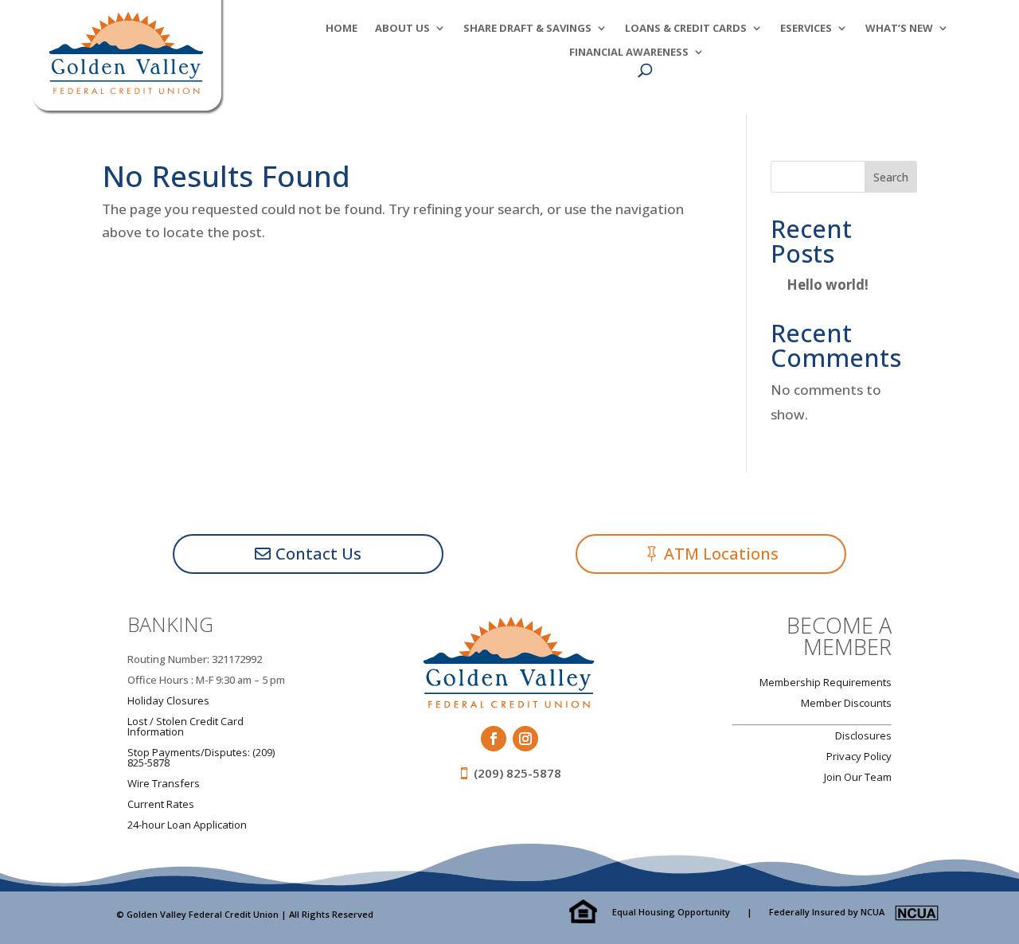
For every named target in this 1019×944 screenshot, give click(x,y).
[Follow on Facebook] (493, 738)
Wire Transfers (163, 783)
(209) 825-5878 (517, 773)
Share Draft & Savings (527, 28)
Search (890, 177)
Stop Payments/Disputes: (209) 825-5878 (201, 757)
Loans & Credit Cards (686, 28)
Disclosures (863, 735)
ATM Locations (721, 553)
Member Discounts (846, 703)
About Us (402, 28)
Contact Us (318, 553)
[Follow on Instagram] (525, 738)
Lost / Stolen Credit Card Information (185, 726)
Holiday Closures (168, 700)
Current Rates (160, 804)
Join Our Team (858, 777)
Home (341, 28)
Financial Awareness (629, 52)
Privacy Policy (859, 756)
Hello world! (828, 284)
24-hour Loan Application (187, 824)
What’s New (899, 28)
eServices (806, 28)
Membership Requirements (825, 682)
